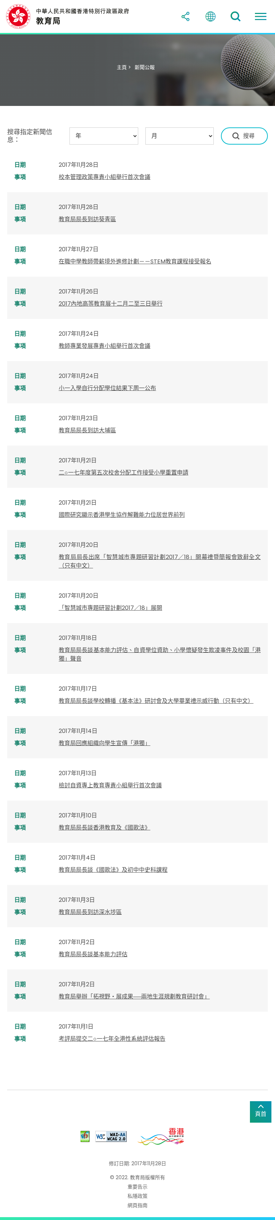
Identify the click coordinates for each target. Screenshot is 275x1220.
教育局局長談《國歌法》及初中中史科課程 (113, 870)
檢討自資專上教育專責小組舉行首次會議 (110, 785)
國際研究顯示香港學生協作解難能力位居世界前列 (122, 515)
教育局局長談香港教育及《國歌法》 (104, 827)
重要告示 (137, 1186)
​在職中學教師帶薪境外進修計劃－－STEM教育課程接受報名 (135, 261)
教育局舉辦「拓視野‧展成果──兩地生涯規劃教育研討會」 (134, 996)
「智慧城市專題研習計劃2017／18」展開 (110, 608)
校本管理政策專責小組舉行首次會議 (104, 177)
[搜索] (236, 16)
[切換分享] (185, 16)
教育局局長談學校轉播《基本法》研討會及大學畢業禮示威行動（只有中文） (156, 701)
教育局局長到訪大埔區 (87, 430)
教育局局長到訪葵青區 (87, 219)
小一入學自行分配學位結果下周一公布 (107, 388)
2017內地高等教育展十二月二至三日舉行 (111, 304)
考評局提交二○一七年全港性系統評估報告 (112, 1039)
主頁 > (124, 67)
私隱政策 (137, 1196)
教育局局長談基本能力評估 (93, 954)
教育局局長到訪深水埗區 (90, 912)
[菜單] (261, 16)
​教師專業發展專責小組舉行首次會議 (104, 346)
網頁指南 (137, 1205)
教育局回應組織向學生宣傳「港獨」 (104, 743)
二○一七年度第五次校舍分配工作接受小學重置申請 (123, 472)
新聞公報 (145, 67)
